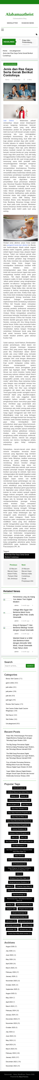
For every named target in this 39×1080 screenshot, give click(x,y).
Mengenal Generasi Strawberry (19, 882)
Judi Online (8, 121)
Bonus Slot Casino (12, 678)
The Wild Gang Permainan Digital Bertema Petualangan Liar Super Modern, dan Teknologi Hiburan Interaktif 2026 (20, 756)
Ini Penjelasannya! (19, 864)
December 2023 (11, 1019)
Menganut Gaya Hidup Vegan (19, 878)
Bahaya (14, 796)
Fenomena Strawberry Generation (19, 800)
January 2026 (10, 976)
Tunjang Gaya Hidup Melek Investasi (19, 933)
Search (30, 666)
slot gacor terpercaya (19, 913)
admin (7, 79)
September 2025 (11, 989)
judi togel (9, 700)
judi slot (8, 696)
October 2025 (10, 985)
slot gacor (11, 909)
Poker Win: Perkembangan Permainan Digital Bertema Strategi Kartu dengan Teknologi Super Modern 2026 (28, 41)
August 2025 (10, 993)
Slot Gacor (9, 715)
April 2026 (9, 963)
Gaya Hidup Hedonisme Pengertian (19, 812)
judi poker (9, 691)
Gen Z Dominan (11, 841)
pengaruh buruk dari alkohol (17, 245)
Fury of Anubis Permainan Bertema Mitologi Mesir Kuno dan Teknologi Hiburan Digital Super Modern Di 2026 (19, 764)
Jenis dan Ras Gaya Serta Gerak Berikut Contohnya (17, 556)
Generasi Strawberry (19, 829)
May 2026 (9, 959)
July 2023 (9, 1032)
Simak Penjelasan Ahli (24, 904)
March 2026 (10, 968)
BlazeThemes (23, 1077)
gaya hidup (26, 804)
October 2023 (10, 1027)
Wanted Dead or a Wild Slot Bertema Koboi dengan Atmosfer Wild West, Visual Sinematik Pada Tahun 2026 (22, 643)
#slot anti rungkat (19, 788)
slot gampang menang (19, 917)
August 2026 (10, 946)
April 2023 (9, 1044)
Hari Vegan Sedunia (19, 845)
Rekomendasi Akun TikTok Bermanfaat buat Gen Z (19, 899)
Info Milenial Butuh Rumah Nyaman (19, 860)
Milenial (10, 886)
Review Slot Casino (12, 704)
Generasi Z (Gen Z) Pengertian (19, 833)
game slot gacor (13, 804)
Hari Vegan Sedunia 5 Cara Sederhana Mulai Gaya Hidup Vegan (19, 850)
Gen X (15, 837)
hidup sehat (19, 855)
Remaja (10, 904)
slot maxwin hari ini (25, 921)
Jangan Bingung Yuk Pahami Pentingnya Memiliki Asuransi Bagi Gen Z (19, 869)
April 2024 (9, 1002)
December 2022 (11, 1062)
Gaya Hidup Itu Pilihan (19, 817)
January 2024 (10, 1015)
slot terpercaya (25, 929)
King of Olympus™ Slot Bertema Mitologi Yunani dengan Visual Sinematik (23, 627)
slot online (27, 925)
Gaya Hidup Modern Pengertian (19, 825)
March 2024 (10, 1006)
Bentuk (24, 796)
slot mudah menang (13, 925)
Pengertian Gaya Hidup (24, 886)
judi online (9, 687)
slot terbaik (11, 929)
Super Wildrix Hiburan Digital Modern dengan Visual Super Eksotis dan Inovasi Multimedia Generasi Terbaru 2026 (20, 773)
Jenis (19, 874)
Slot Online (9, 719)
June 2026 (9, 955)
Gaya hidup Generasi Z (19, 808)
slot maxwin (11, 921)
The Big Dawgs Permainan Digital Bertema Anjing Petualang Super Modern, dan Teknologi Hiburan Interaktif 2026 (20, 747)
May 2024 (9, 998)
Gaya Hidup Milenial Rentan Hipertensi (19, 821)
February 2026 (11, 972)
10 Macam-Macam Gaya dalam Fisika (19, 792)
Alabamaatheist (19, 14)
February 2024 (11, 1010)
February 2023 (11, 1053)
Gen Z (24, 837)
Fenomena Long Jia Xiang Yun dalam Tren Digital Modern (24, 599)
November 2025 (11, 981)
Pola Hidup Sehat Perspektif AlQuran (19, 890)
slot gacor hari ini (25, 909)
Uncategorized (10, 64)
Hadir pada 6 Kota (26, 841)
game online (10, 683)
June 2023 (9, 1036)
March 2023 (10, 1049)
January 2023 (10, 1057)
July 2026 (9, 951)
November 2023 (11, 1023)
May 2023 (9, 1040)
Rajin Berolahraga (19, 894)
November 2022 (11, 1066)
